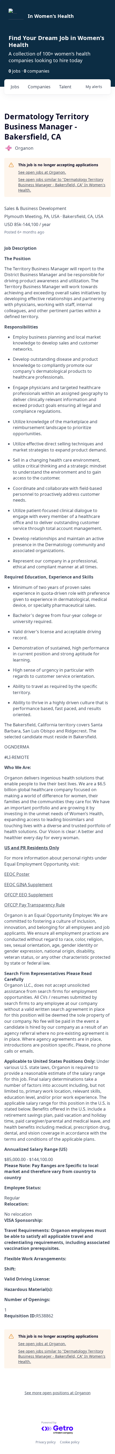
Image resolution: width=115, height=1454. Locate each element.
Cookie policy (69, 1442)
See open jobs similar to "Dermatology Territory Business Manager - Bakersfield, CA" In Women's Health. (61, 184)
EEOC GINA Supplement (28, 885)
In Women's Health (51, 16)
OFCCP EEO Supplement (28, 895)
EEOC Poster (17, 874)
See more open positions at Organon (58, 1392)
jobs (15, 87)
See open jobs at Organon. (42, 172)
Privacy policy (46, 1442)
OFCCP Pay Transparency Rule (34, 905)
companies (39, 87)
